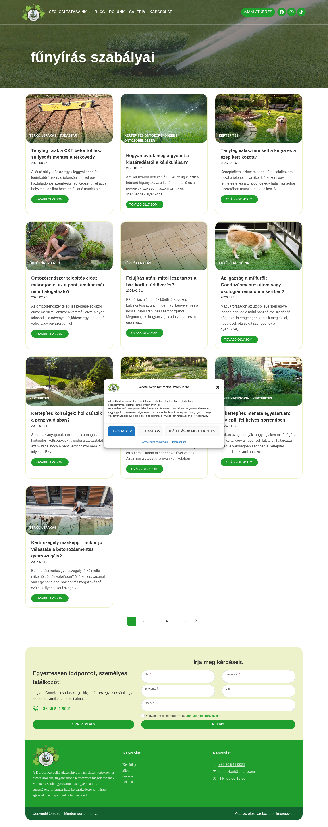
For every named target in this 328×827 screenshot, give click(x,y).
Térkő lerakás (42, 135)
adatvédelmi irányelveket (203, 715)
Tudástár (68, 135)
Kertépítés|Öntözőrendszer (149, 135)
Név (148, 674)
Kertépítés (228, 135)
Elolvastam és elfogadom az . (184, 715)
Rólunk (117, 12)
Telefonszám (152, 688)
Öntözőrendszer (139, 140)
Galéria (137, 12)
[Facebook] (281, 12)
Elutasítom (150, 431)
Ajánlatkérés (258, 12)
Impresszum (179, 441)
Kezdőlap (129, 765)
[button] (218, 387)
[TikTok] (301, 12)
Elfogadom (121, 431)
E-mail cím (233, 674)
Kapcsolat (160, 12)
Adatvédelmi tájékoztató (155, 441)
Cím (228, 688)
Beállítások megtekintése (193, 431)
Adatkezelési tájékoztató (254, 813)
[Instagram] (291, 12)
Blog (100, 12)
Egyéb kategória (234, 263)
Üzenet (149, 703)
